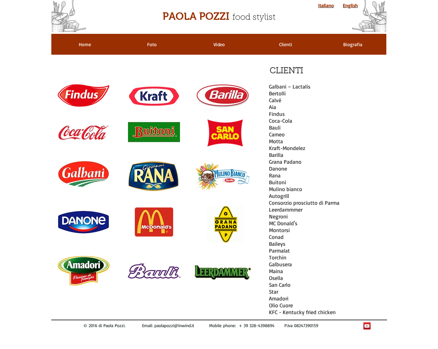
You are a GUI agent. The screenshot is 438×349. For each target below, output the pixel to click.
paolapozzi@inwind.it (174, 325)
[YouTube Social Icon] (367, 326)
